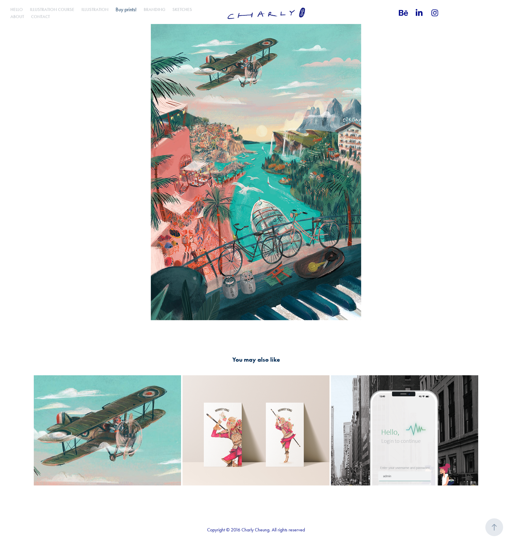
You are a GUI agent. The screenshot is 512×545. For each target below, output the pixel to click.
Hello (16, 9)
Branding (154, 9)
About (17, 16)
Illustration (94, 9)
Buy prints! (126, 9)
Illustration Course (52, 9)
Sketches (182, 9)
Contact (40, 16)
